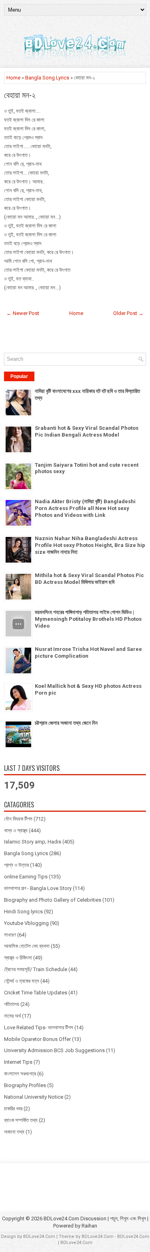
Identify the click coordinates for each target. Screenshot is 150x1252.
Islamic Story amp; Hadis (32, 842)
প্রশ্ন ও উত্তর (16, 865)
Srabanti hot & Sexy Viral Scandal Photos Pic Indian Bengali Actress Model (86, 431)
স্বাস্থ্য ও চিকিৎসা (18, 958)
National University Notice (33, 1097)
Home (13, 78)
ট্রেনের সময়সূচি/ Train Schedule (35, 969)
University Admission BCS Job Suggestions (54, 1050)
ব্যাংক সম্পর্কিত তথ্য (21, 1120)
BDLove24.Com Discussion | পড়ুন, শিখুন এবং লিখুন (95, 1218)
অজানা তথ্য (14, 1132)
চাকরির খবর (13, 1109)
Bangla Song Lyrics (47, 78)
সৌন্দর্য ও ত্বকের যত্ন (21, 981)
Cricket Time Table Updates (35, 993)
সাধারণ (10, 935)
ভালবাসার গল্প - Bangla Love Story (38, 888)
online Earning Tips (26, 877)
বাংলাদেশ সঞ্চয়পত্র (20, 1074)
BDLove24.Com (39, 1236)
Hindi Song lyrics (23, 912)
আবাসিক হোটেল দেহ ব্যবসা (27, 946)
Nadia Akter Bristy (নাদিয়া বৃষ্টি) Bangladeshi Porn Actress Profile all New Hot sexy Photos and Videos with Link (85, 508)
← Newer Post (22, 313)
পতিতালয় (11, 1004)
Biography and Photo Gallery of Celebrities (52, 900)
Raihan (89, 1226)
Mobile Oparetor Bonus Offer (37, 1039)
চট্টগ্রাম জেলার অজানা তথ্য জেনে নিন (66, 723)
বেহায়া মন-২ (20, 94)
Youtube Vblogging (26, 923)
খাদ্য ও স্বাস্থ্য (16, 830)
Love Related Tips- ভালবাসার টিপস (38, 1027)
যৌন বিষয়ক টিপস (18, 819)
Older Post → (128, 313)
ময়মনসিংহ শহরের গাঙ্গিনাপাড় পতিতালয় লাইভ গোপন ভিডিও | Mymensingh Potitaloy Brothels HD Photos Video (88, 619)
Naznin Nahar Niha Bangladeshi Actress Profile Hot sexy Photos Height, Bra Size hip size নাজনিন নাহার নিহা (90, 545)
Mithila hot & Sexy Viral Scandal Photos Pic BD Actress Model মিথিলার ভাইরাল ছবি (89, 578)
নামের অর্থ (12, 1016)
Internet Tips (18, 1062)
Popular (19, 376)
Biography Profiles (25, 1085)
